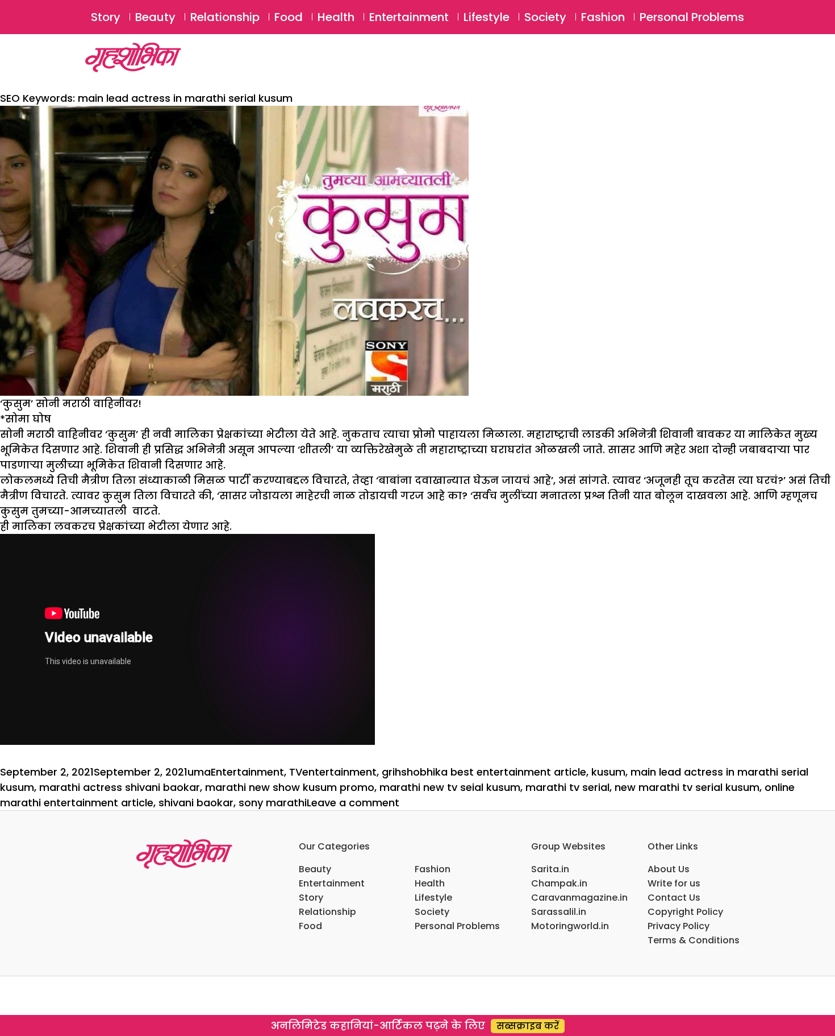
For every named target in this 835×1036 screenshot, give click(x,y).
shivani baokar (195, 802)
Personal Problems (692, 17)
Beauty (155, 17)
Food (288, 17)
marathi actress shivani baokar (119, 787)
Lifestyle (487, 17)
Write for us (674, 883)
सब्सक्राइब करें (527, 1026)
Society (545, 17)
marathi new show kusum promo (289, 787)
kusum (608, 772)
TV (295, 772)
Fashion (603, 17)
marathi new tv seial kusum (449, 787)
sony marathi (273, 802)
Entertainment (409, 17)
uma (199, 772)
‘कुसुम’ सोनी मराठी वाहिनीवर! (70, 403)
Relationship (225, 17)
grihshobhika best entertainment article (484, 772)
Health (336, 17)
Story (105, 17)
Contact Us (674, 897)
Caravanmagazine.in (579, 897)
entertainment (339, 772)
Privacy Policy (678, 926)
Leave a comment (353, 802)
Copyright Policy (685, 911)
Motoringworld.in (570, 926)
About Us (669, 869)
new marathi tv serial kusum (687, 787)
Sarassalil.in (558, 911)
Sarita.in (550, 869)
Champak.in (559, 883)
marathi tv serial (567, 787)
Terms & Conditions (694, 940)
